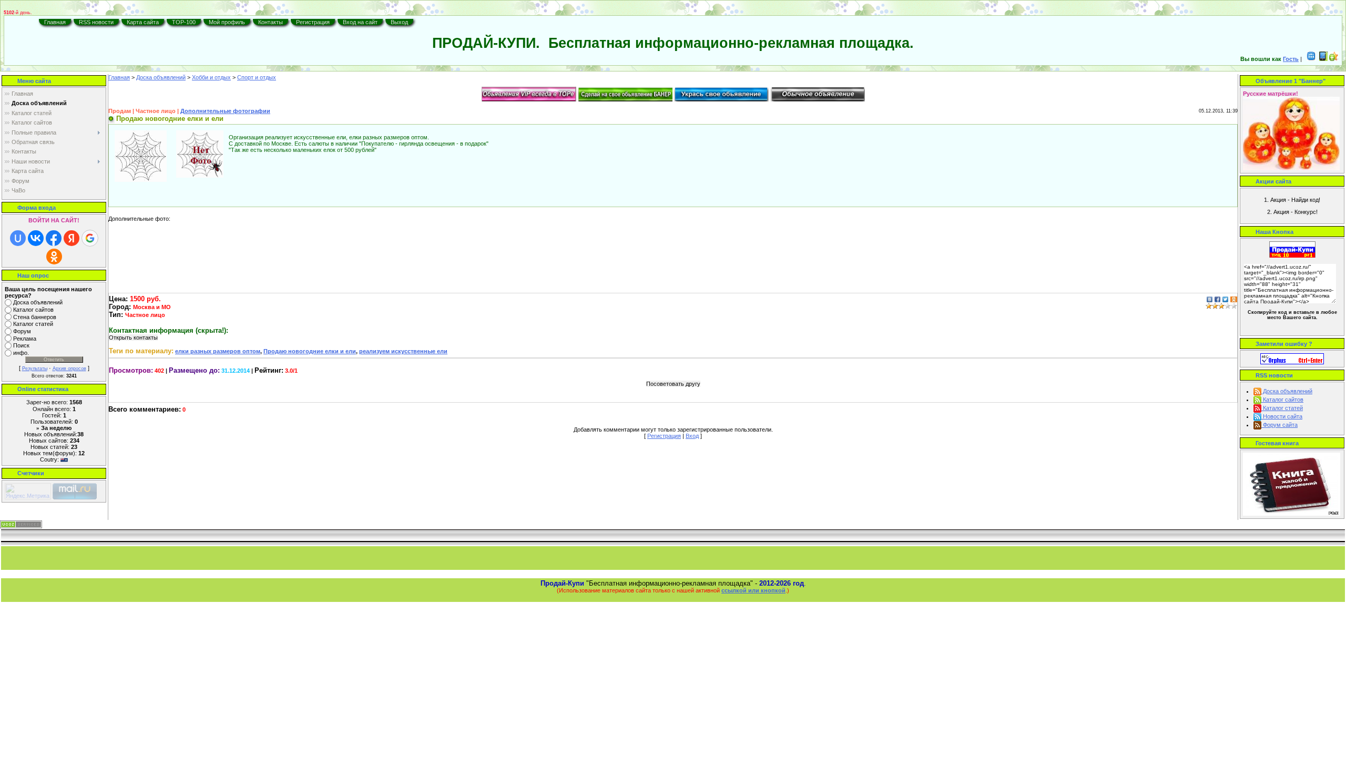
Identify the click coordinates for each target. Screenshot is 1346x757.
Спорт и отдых (256, 77)
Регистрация (313, 22)
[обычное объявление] (817, 93)
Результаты (34, 368)
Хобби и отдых (211, 77)
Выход (399, 22)
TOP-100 (184, 22)
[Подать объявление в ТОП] (529, 93)
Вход (692, 436)
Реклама (24, 338)
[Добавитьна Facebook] (1217, 299)
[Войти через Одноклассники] (54, 256)
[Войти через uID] (18, 238)
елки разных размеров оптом (217, 351)
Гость (1291, 59)
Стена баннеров (34, 317)
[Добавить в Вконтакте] (1209, 299)
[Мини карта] (1311, 59)
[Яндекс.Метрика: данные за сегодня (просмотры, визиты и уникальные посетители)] (28, 491)
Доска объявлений (38, 302)
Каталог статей (33, 324)
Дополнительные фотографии (225, 111)
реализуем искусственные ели (403, 351)
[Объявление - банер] (625, 93)
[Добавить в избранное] (1334, 59)
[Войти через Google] (89, 238)
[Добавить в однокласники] (1233, 299)
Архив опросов (69, 368)
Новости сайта (1281, 416)
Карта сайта (143, 22)
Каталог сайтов (33, 309)
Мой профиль (227, 22)
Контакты (270, 22)
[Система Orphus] (1292, 358)
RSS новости (96, 22)
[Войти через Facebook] (54, 238)
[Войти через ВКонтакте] (36, 238)
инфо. (21, 353)
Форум (22, 331)
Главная (55, 22)
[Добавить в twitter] (1225, 299)
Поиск (21, 346)
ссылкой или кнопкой (753, 590)
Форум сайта (1279, 425)
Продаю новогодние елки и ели (309, 351)
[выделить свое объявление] (721, 93)
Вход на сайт (360, 22)
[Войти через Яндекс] (71, 238)
